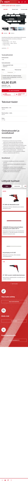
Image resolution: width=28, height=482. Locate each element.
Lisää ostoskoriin (14, 90)
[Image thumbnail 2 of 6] (13, 29)
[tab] (5, 9)
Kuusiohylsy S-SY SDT (9, 252)
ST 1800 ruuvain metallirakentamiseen (14, 275)
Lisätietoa (4, 48)
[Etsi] (25, 1)
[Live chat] (8, 480)
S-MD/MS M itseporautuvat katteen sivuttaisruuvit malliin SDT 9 (13, 227)
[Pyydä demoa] (5, 480)
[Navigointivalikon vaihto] (2, 1)
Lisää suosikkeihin (7, 94)
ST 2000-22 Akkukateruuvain (11, 204)
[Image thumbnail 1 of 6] (5, 29)
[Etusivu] (7, 2)
